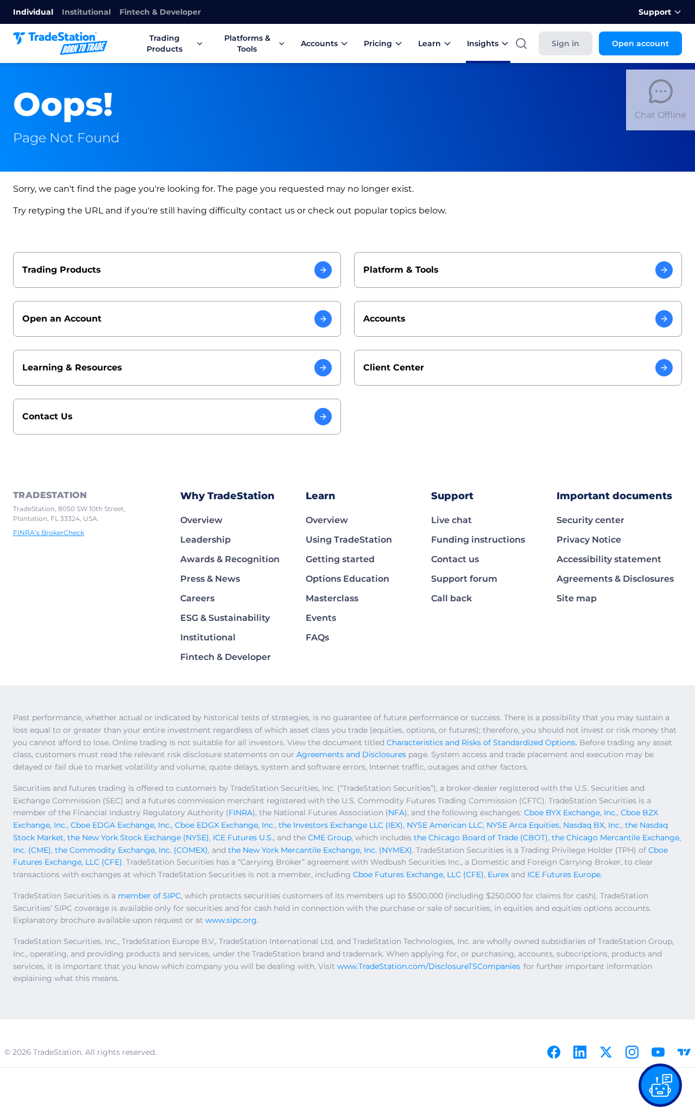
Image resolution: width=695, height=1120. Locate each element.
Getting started (340, 559)
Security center (590, 520)
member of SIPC (149, 896)
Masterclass (332, 598)
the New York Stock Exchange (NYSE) (138, 837)
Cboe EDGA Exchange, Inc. (121, 825)
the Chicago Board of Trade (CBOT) (481, 837)
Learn (429, 43)
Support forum (464, 579)
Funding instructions (478, 539)
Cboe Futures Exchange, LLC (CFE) (418, 874)
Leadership (205, 539)
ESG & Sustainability (225, 618)
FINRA (240, 812)
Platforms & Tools (247, 43)
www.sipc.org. (231, 920)
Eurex (498, 874)
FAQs (317, 637)
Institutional (86, 12)
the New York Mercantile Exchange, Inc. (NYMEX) (320, 850)
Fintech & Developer (160, 12)
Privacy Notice (589, 539)
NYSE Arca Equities (522, 825)
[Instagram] (632, 1052)
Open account (640, 43)
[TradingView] (684, 1052)
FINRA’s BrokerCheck (48, 532)
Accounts (319, 43)
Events (321, 618)
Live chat (451, 520)
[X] (605, 1052)
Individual (33, 12)
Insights (482, 43)
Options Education (347, 579)
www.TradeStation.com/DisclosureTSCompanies (428, 966)
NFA (396, 812)
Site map (577, 598)
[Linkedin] (579, 1052)
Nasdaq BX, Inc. (592, 825)
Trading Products (164, 43)
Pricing (378, 43)
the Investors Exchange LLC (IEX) (341, 825)
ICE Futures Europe (564, 874)
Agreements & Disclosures (615, 579)
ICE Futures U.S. (243, 837)
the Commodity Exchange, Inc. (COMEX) (131, 850)
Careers (197, 598)
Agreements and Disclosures (351, 754)
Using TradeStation (349, 539)
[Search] (521, 43)
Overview (201, 520)
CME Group (329, 837)
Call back (451, 598)
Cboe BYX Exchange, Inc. (570, 812)
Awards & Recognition (230, 559)
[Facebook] (553, 1052)
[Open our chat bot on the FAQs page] (660, 1085)
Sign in (565, 43)
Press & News (210, 579)
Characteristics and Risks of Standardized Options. (482, 742)
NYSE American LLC (445, 825)
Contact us (455, 559)
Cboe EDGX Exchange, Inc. (225, 825)
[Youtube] (658, 1052)
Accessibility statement (609, 559)
